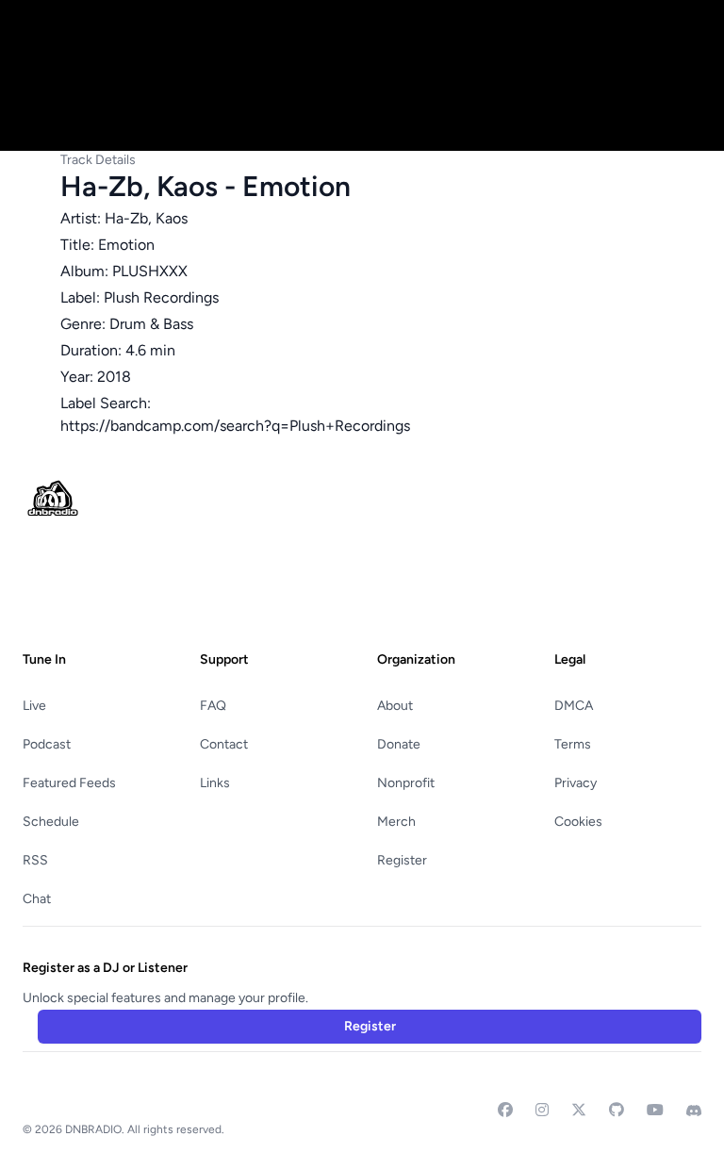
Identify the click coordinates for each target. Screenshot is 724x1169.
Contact (224, 744)
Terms (572, 744)
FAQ (213, 706)
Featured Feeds (69, 783)
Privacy (575, 783)
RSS (35, 860)
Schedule (51, 822)
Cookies (578, 822)
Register (402, 860)
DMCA (573, 706)
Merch (396, 822)
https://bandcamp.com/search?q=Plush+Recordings (235, 426)
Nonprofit (406, 783)
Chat (37, 899)
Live (34, 706)
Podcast (47, 744)
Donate (398, 744)
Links (215, 783)
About (395, 706)
